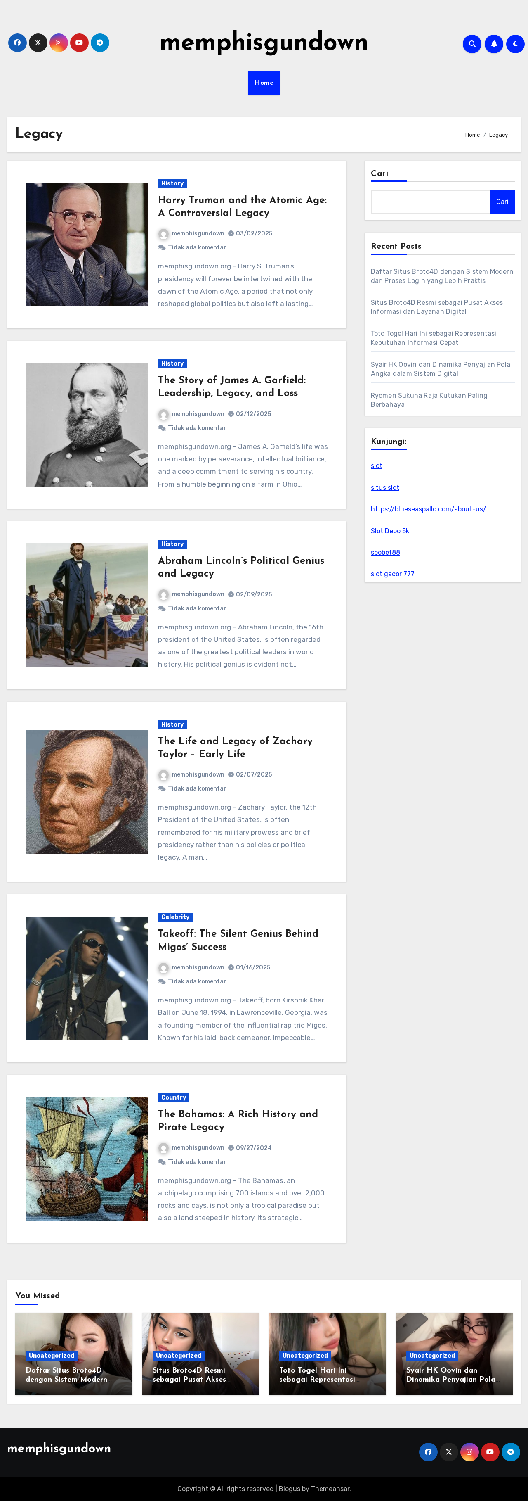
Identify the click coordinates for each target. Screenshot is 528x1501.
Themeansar (330, 1489)
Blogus (289, 1489)
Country (173, 1097)
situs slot (385, 488)
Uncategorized (51, 1355)
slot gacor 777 (393, 574)
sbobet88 (385, 552)
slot (376, 466)
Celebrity (175, 917)
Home (264, 83)
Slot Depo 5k (390, 531)
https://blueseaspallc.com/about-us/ (428, 509)
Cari (380, 174)
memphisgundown (264, 43)
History (172, 183)
